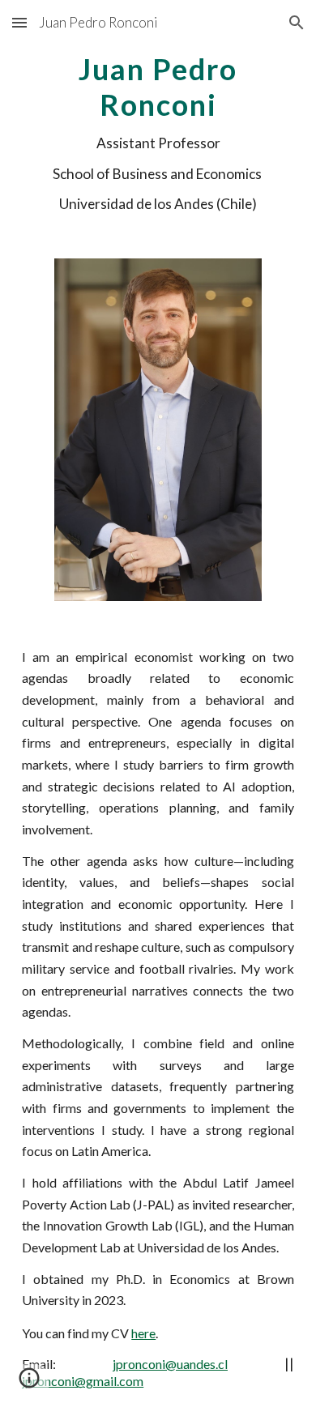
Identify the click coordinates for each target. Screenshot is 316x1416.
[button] (19, 22)
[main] (158, 132)
